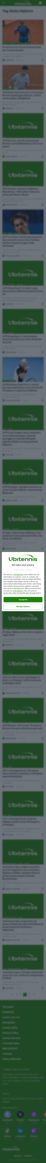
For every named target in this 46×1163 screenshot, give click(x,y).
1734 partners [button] (18, 575)
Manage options (23, 606)
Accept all (23, 600)
